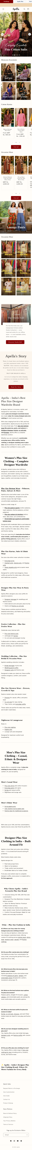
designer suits (5, 1035)
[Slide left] (12, 142)
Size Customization (8, 1092)
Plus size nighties (10, 727)
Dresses (7, 697)
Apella (18, 1147)
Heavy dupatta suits (11, 567)
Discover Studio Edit (15, 342)
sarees (16, 636)
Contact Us (6, 1099)
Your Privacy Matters (9, 1120)
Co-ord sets (8, 702)
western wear (9, 939)
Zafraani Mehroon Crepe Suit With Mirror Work (7, 178)
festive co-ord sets (18, 606)
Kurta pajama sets (10, 806)
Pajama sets (8, 729)
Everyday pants (9, 788)
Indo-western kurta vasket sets (14, 808)
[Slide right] (19, 142)
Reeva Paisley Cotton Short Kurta (21, 130)
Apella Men (20, 1)
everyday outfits (21, 704)
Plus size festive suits (11, 633)
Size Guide (6, 1095)
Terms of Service (8, 1124)
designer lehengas (7, 430)
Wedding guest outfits (11, 668)
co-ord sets (22, 430)
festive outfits (18, 1035)
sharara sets (18, 563)
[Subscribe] (27, 1135)
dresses (6, 432)
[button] (3, 9)
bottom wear (22, 937)
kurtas (16, 430)
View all (16, 147)
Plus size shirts (9, 786)
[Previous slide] (2, 34)
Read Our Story (16, 387)
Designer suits (9, 670)
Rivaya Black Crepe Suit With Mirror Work (21, 178)
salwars (21, 975)
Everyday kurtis (9, 561)
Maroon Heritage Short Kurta (7, 130)
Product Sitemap (8, 1103)
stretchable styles (6, 978)
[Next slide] (29, 34)
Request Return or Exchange (11, 1088)
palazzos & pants (12, 975)
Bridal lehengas (9, 665)
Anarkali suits (9, 563)
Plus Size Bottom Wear (10, 488)
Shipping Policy (7, 1117)
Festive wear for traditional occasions (16, 811)
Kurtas (7, 790)
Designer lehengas (10, 599)
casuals (16, 939)
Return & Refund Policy (10, 1113)
